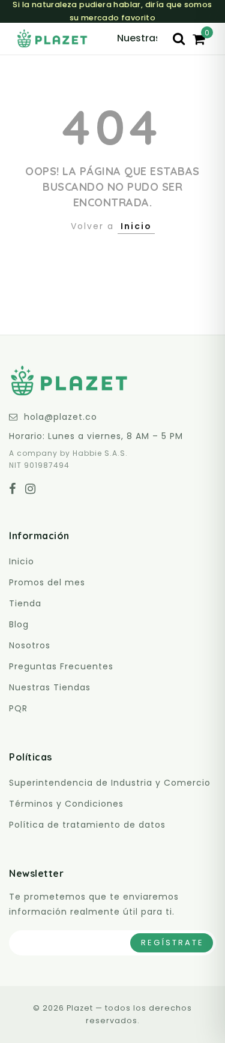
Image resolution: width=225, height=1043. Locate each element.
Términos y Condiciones (66, 804)
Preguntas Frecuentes (61, 666)
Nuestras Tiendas (50, 687)
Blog (19, 624)
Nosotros (29, 645)
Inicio (136, 226)
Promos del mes (47, 582)
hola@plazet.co (60, 417)
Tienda (25, 603)
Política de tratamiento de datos (87, 825)
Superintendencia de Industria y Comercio (110, 783)
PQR (18, 708)
